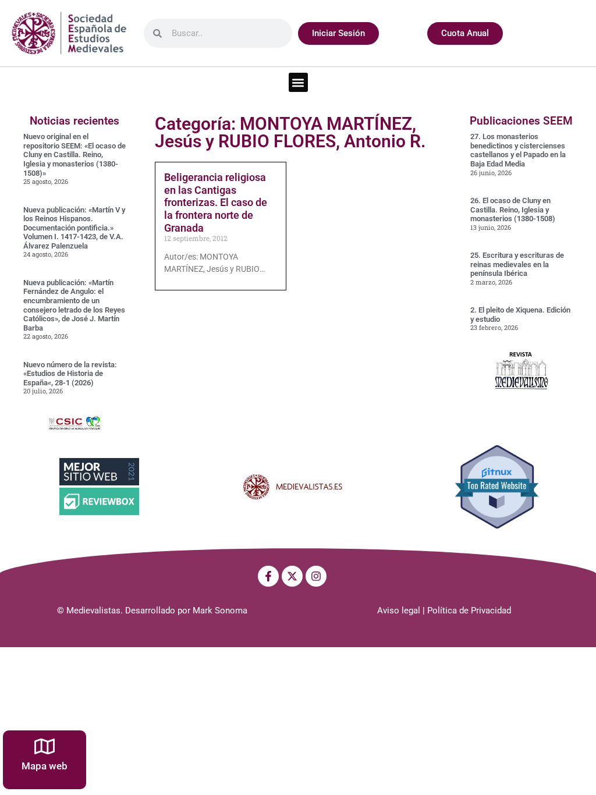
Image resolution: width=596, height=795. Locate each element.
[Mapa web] (44, 746)
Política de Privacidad (469, 610)
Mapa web (45, 766)
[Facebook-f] (268, 576)
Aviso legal (398, 610)
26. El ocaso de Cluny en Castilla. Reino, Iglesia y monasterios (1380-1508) (512, 209)
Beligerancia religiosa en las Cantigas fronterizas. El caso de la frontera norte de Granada (215, 202)
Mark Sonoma (220, 610)
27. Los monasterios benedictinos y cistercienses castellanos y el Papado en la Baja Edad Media (518, 150)
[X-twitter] (292, 576)
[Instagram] (316, 576)
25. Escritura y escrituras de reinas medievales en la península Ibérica (517, 264)
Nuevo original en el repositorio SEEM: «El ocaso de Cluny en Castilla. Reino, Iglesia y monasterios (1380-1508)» (74, 154)
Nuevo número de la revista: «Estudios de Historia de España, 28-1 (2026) (70, 373)
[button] (298, 82)
